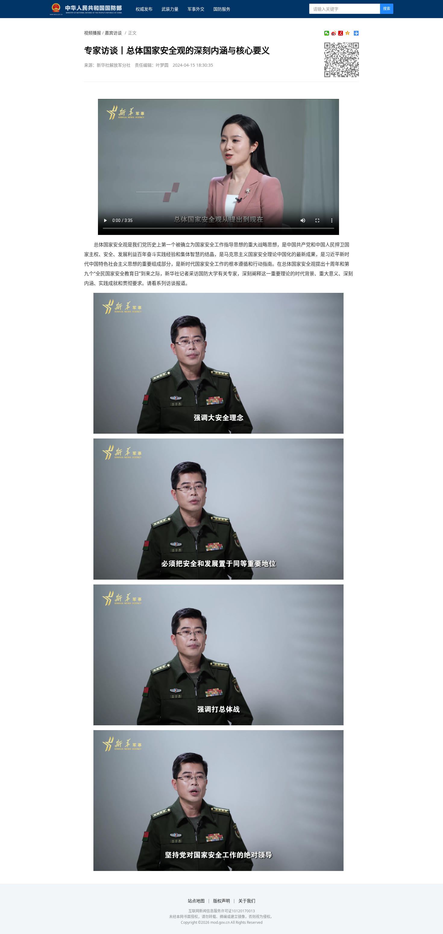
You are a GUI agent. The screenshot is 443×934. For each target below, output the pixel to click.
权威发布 (144, 9)
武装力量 (170, 9)
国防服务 (221, 9)
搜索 (386, 8)
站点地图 (196, 901)
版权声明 (221, 901)
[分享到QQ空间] (347, 33)
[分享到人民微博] (340, 33)
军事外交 (195, 9)
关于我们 (246, 901)
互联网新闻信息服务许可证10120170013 (221, 910)
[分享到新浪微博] (333, 33)
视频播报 (92, 33)
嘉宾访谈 (113, 33)
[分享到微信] (326, 33)
